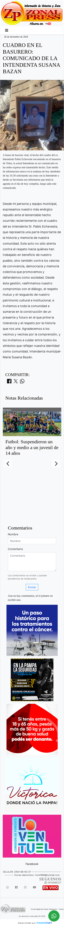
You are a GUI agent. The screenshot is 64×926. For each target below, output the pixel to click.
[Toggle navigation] (6, 30)
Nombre (13, 534)
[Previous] (8, 463)
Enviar (32, 587)
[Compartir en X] (15, 382)
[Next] (56, 463)
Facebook (32, 863)
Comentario (15, 549)
